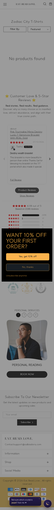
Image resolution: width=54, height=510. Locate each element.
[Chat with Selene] (47, 504)
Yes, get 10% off (28, 256)
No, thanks (28, 267)
